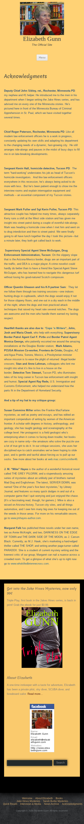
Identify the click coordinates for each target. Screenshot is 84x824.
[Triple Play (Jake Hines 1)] (42, 637)
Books (59, 798)
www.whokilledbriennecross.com (30, 563)
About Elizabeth (44, 798)
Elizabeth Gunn (42, 38)
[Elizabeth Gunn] (42, 18)
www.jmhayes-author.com (26, 518)
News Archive (51, 804)
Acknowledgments (72, 804)
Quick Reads (10, 804)
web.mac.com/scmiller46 (62, 459)
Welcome (27, 798)
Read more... (35, 693)
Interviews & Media (30, 804)
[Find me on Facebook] (42, 727)
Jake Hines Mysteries (28, 801)
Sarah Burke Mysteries (55, 801)
